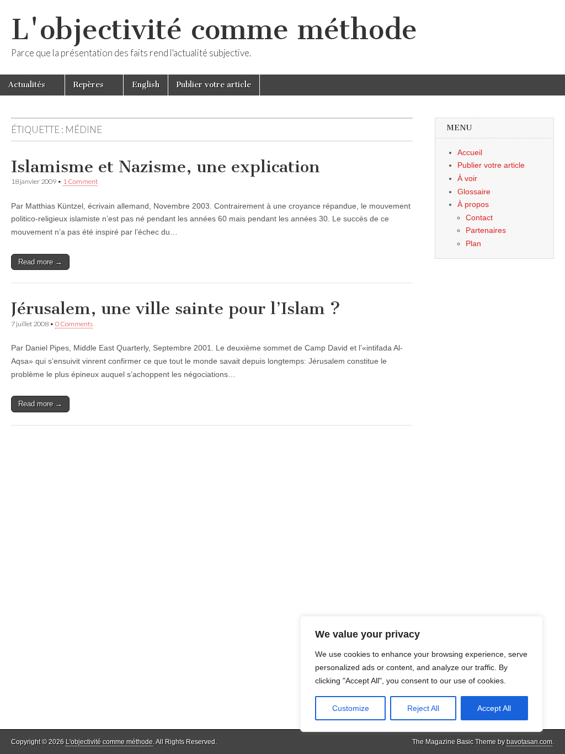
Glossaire (474, 191)
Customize (350, 708)
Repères (88, 84)
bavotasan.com (529, 742)
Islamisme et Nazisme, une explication (165, 167)
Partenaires (486, 230)
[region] (421, 674)
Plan (473, 243)
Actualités (26, 84)
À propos (473, 204)
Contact (479, 217)
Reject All (423, 708)
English (145, 84)
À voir (467, 178)
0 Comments (74, 324)
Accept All (494, 708)
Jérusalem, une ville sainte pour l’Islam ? (175, 308)
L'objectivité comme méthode (214, 29)
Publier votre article (214, 84)
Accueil (469, 152)
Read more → (40, 262)
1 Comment (80, 181)
